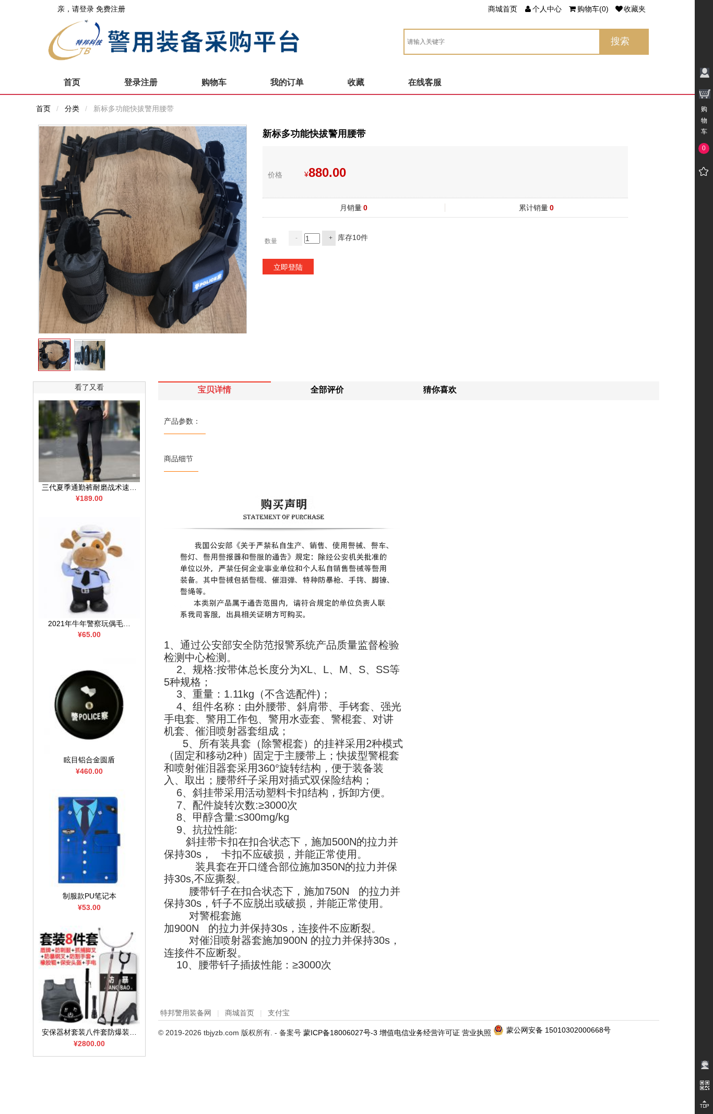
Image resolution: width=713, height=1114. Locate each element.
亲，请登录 (75, 9)
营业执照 (476, 1032)
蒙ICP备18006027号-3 (340, 1032)
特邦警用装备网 (185, 1013)
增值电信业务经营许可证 (419, 1032)
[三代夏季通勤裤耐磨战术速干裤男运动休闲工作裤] (89, 440)
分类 (72, 108)
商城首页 (502, 9)
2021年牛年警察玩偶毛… (89, 623)
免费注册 (110, 9)
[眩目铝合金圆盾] (89, 703)
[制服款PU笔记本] (89, 839)
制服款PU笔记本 (89, 896)
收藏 (356, 82)
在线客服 (425, 82)
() (593, 9)
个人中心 (547, 9)
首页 (72, 82)
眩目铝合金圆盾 (89, 760)
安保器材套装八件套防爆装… (89, 1032)
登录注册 (141, 82)
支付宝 (279, 1013)
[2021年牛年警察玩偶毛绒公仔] (89, 567)
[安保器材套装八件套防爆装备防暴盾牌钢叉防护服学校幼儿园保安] (89, 976)
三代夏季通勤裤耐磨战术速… (89, 487)
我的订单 (287, 82)
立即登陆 (288, 267)
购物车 (214, 82)
